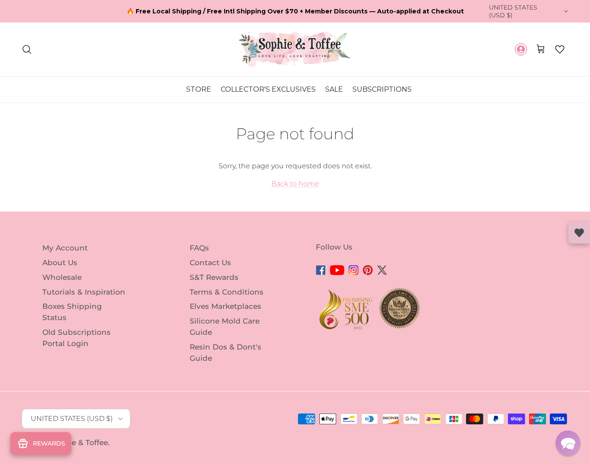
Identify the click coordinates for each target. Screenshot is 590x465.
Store (198, 89)
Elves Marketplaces (225, 306)
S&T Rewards (214, 277)
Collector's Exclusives (268, 89)
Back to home (295, 184)
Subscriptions (382, 89)
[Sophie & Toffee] (295, 49)
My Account (65, 248)
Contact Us (210, 262)
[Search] (27, 49)
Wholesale (62, 277)
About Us (59, 262)
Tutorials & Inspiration (83, 291)
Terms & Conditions (226, 291)
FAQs (199, 248)
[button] (559, 49)
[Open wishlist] (579, 233)
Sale (334, 89)
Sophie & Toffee (79, 442)
